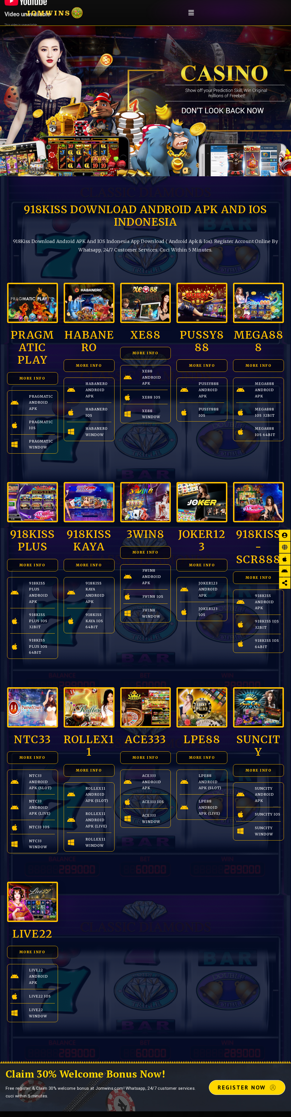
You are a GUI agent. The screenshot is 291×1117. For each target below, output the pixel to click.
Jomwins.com (109, 1088)
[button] (191, 12)
